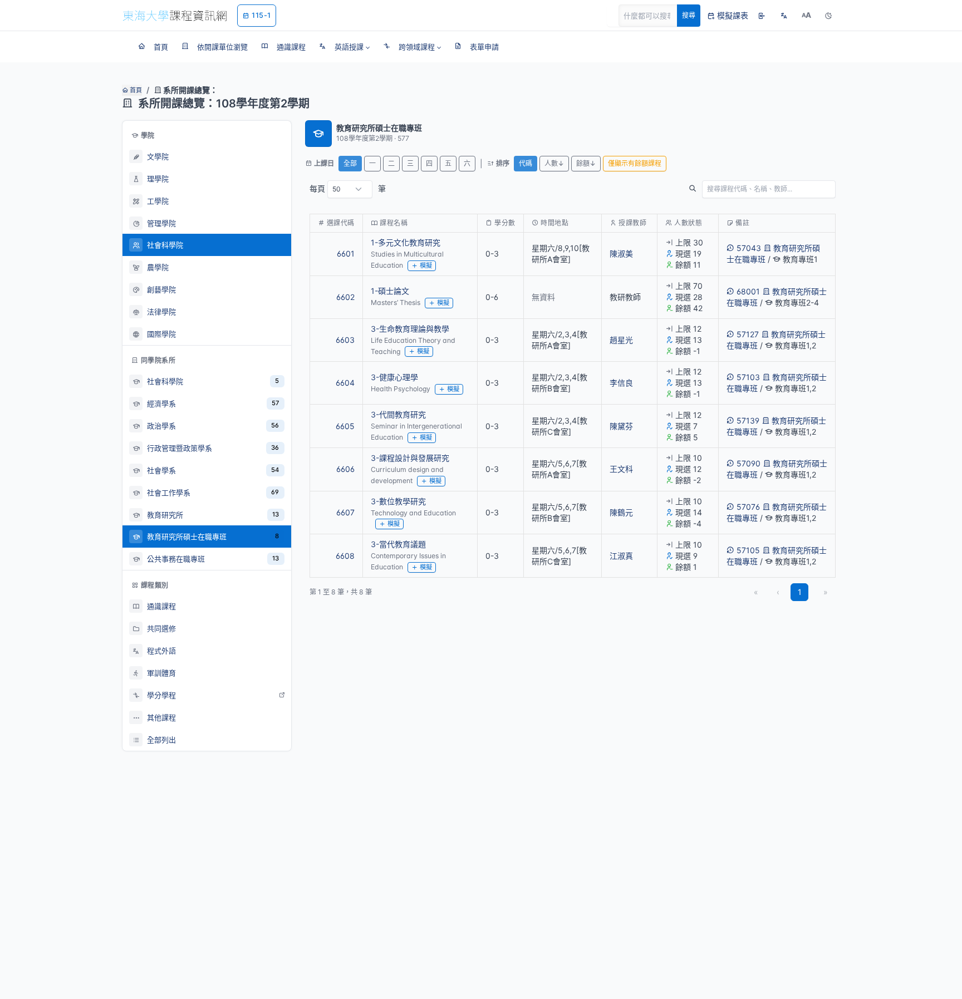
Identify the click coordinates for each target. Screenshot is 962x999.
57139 (748, 420)
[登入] (761, 15)
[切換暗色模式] (828, 15)
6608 (345, 555)
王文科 (621, 469)
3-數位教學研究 (398, 501)
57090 (748, 463)
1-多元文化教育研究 (405, 242)
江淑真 (621, 555)
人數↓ (554, 163)
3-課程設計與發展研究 (410, 457)
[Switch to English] (784, 15)
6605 (345, 426)
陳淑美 (621, 253)
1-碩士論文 (390, 291)
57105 (748, 550)
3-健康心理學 (394, 377)
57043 (749, 248)
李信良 (621, 382)
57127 (748, 334)
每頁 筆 (348, 188)
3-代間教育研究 (398, 414)
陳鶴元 (621, 512)
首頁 (135, 90)
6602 (345, 297)
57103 (748, 377)
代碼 (525, 163)
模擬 (426, 265)
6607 (345, 512)
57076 (748, 506)
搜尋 (688, 15)
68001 (748, 291)
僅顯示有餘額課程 (634, 163)
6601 (346, 253)
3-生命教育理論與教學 (410, 328)
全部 (350, 163)
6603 (345, 340)
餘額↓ (586, 163)
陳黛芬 (621, 426)
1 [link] (800, 592)
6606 (345, 469)
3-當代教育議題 (398, 544)
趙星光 (621, 340)
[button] (344, 47)
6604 (345, 382)
